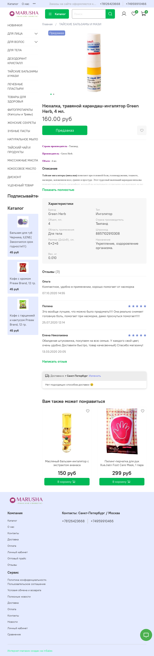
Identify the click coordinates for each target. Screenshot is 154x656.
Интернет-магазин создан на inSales (30, 650)
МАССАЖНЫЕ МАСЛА (23, 160)
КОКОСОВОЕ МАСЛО (22, 168)
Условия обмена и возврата (24, 590)
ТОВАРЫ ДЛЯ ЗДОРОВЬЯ (17, 99)
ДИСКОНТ (14, 177)
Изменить (95, 375)
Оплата (12, 545)
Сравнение (14, 634)
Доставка (13, 539)
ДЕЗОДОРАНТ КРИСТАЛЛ (17, 61)
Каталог (13, 4)
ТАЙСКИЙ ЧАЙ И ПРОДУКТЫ (19, 150)
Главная (47, 24)
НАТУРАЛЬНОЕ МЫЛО (23, 139)
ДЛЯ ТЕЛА (15, 50)
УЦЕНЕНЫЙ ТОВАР (21, 185)
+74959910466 (136, 4)
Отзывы (12, 564)
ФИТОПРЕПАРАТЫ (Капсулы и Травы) (20, 112)
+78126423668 (110, 4)
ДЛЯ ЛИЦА (15, 33)
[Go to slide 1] (51, 94)
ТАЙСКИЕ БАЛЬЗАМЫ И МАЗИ (80, 24)
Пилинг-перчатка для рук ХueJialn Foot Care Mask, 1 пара (121, 463)
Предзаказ (65, 130)
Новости (13, 621)
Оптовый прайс (17, 558)
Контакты (13, 533)
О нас (25, 4)
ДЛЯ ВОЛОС (16, 42)
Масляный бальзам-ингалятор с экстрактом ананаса (67, 463)
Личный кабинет (18, 552)
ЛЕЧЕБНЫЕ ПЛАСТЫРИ (15, 86)
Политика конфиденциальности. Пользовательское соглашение (27, 582)
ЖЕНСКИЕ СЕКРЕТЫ (22, 123)
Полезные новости (19, 596)
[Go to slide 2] (53, 94)
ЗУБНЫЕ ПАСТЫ (19, 131)
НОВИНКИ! (15, 25)
